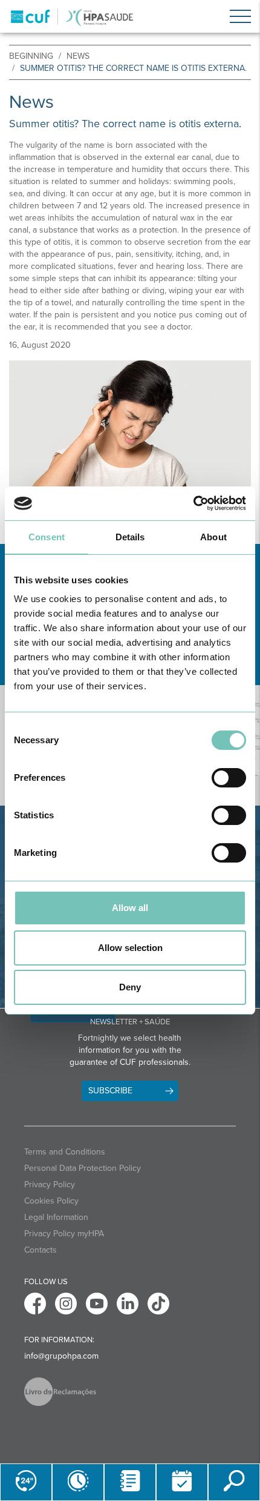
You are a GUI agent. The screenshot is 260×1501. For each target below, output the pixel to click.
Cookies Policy (51, 1201)
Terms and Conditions (64, 1152)
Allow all (130, 908)
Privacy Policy (49, 1184)
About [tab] (213, 537)
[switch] (229, 777)
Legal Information (56, 1217)
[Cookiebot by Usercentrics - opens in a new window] (193, 503)
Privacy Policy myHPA (64, 1233)
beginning (31, 56)
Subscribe (110, 1090)
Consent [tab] (46, 537)
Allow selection (130, 948)
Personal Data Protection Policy (82, 1168)
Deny (130, 987)
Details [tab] (130, 537)
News (78, 56)
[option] (130, 443)
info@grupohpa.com (61, 1356)
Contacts (40, 1250)
